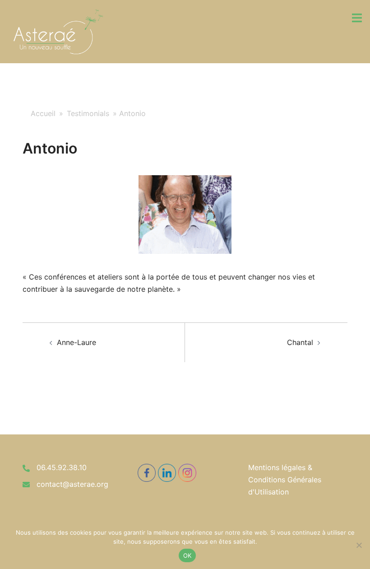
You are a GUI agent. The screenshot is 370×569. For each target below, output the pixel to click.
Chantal (300, 342)
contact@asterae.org (72, 484)
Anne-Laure (76, 342)
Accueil (43, 113)
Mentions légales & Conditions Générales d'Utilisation (284, 479)
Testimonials (88, 113)
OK (187, 555)
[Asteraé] (58, 30)
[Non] (358, 545)
